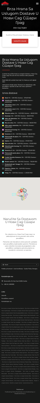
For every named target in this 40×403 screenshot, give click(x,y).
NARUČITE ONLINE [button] (20, 41)
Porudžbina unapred (7, 298)
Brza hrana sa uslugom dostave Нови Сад (10, 359)
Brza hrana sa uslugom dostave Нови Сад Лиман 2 (19, 341)
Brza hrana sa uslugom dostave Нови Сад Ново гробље (14, 336)
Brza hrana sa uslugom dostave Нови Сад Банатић (24, 315)
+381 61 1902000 (9, 284)
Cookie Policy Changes (30, 269)
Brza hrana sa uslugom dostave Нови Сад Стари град (26, 334)
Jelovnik (3, 295)
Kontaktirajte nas (6, 301)
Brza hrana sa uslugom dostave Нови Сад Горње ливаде (25, 357)
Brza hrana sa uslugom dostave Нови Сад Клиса (16, 352)
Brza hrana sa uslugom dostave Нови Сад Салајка (12, 331)
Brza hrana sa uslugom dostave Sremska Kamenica (19, 373)
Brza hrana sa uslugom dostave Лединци (24, 380)
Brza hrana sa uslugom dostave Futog (22, 378)
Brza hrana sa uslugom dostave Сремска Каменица (24, 366)
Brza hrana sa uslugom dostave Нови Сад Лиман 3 (20, 324)
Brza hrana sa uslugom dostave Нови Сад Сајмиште (12, 308)
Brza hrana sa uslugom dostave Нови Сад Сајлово (12, 348)
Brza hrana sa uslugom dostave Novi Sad (30, 359)
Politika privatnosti (6, 269)
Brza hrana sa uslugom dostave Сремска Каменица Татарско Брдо (17, 362)
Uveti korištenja (18, 269)
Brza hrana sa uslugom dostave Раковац (27, 369)
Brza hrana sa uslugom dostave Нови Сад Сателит (22, 320)
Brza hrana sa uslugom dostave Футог (23, 376)
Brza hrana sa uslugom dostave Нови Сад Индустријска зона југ (24, 329)
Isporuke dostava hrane (28, 383)
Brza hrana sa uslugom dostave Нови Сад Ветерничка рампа (24, 345)
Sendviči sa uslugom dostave (16, 383)
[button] (37, 3)
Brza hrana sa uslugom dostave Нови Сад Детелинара (23, 310)
